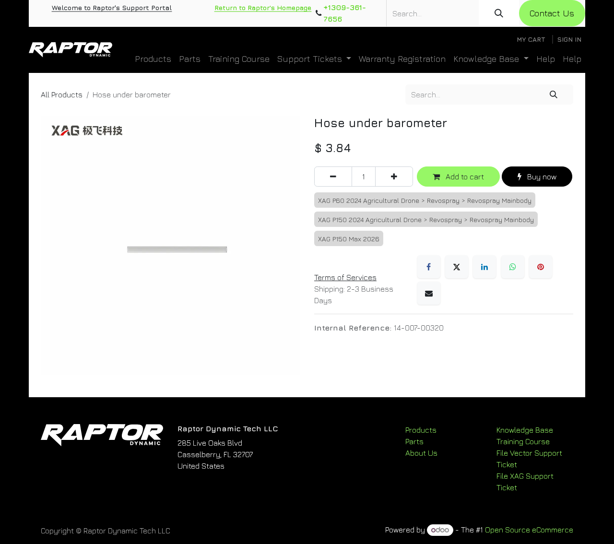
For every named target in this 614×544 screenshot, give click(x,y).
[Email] (428, 293)
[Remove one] (333, 176)
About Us (421, 453)
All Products (62, 94)
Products (421, 430)
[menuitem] (153, 58)
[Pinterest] (540, 266)
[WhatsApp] (512, 266)
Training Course (523, 441)
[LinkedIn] (484, 266)
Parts (414, 441)
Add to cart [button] (464, 176)
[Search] (499, 13)
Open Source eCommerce (529, 529)
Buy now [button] (540, 176)
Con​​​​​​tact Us (552, 13)
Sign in (569, 39)
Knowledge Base (524, 430)
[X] (456, 266)
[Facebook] (428, 266)
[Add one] (394, 176)
